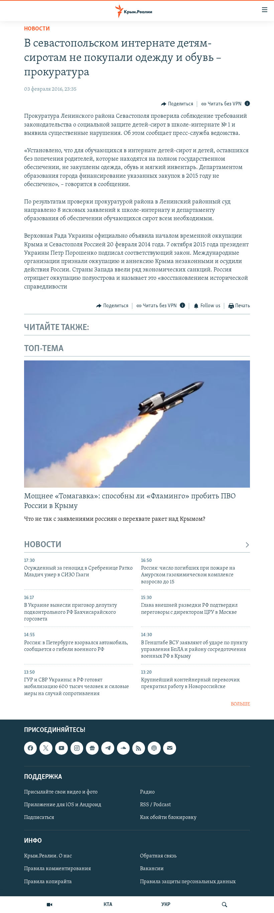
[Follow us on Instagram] (77, 748)
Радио (147, 792)
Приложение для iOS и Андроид (62, 805)
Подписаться (39, 817)
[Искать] (225, 904)
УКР (165, 904)
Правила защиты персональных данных (188, 881)
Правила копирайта (48, 881)
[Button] (177, 104)
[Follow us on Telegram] (107, 748)
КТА (108, 904)
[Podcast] (154, 748)
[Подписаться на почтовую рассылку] (169, 748)
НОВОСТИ (42, 545)
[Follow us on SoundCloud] (123, 748)
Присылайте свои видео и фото (61, 792)
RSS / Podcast (155, 805)
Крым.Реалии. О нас (48, 856)
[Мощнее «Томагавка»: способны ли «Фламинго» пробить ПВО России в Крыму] (137, 424)
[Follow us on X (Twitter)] (45, 748)
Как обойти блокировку (168, 817)
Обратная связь (158, 856)
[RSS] (138, 748)
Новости (37, 29)
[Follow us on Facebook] (30, 748)
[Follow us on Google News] (92, 748)
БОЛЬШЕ (240, 704)
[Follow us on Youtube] (61, 748)
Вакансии (152, 869)
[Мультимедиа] (49, 904)
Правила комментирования (57, 869)
